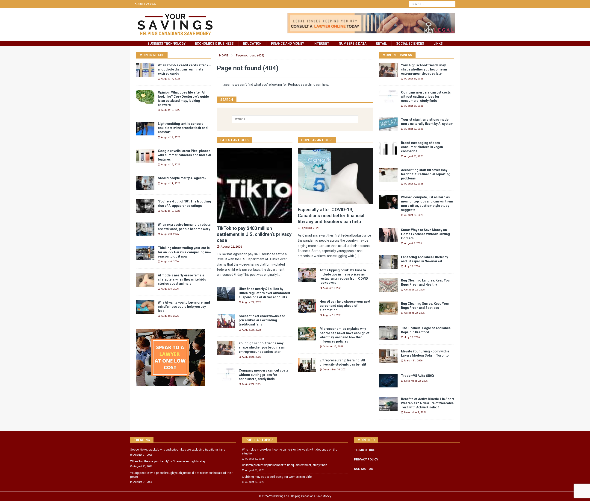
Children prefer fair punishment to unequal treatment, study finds (284, 465)
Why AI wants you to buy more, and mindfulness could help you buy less (184, 307)
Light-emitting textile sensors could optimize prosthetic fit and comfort (183, 128)
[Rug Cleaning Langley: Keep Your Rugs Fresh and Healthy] (388, 285)
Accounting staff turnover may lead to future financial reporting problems (425, 174)
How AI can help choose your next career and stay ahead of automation (345, 306)
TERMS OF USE (364, 450)
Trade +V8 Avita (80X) (417, 376)
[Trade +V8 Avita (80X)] (388, 380)
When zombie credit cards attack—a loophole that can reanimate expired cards (184, 69)
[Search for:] (432, 4)
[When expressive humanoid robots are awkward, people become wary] (145, 229)
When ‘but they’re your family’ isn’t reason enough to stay (167, 461)
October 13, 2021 (333, 346)
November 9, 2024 (415, 412)
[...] (279, 274)
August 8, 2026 (170, 234)
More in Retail (151, 55)
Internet (321, 43)
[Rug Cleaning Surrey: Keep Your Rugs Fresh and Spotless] (388, 308)
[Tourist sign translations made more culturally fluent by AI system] (388, 124)
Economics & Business (214, 43)
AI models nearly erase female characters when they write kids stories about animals (182, 279)
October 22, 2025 (414, 289)
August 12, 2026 (170, 164)
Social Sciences (410, 43)
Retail (381, 43)
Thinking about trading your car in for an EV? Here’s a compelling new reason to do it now (184, 252)
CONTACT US (363, 469)
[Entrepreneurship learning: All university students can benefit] (307, 365)
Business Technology (167, 43)
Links (438, 43)
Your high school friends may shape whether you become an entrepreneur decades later (262, 347)
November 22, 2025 (416, 380)
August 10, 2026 (170, 210)
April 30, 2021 (310, 228)
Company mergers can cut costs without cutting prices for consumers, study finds (264, 375)
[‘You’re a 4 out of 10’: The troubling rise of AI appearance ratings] (145, 206)
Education (252, 43)
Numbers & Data (352, 43)
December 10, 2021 (335, 369)
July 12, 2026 (412, 266)
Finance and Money (287, 43)
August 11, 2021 (332, 288)
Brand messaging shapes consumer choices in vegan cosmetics (422, 147)
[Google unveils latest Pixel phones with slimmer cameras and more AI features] (145, 156)
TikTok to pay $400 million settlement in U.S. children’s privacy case (254, 234)
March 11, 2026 (413, 360)
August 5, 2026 (170, 288)
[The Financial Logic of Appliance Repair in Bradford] (388, 333)
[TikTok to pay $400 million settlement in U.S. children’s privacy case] (254, 185)
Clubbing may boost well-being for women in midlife (277, 476)
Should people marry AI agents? (182, 178)
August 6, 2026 (170, 261)
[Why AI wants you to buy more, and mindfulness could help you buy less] (145, 307)
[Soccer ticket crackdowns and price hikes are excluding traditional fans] (226, 321)
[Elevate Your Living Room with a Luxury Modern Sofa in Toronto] (388, 356)
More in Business (397, 55)
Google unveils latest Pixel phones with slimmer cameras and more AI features (184, 155)
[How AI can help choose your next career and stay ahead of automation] (307, 306)
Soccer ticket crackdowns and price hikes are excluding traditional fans (262, 320)
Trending (142, 440)
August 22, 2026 (231, 246)
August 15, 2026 (170, 109)
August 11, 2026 (170, 183)
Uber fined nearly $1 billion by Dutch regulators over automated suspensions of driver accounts (264, 293)
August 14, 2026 (170, 137)
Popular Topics (259, 440)
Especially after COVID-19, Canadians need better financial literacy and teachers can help (331, 215)
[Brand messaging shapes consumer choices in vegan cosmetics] (388, 148)
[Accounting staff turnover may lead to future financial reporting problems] (388, 175)
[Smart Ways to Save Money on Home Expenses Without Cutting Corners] (388, 235)
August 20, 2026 (413, 128)
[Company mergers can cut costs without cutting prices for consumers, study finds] (226, 375)
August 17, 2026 (170, 78)
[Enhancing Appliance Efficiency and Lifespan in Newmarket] (388, 262)
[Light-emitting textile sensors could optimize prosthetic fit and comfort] (145, 128)
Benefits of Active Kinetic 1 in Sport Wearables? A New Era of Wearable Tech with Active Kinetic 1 (427, 403)
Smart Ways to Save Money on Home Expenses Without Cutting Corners (425, 234)
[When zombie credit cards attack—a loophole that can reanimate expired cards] (145, 70)
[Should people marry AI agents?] (145, 183)
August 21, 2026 (251, 329)
